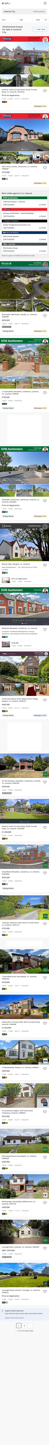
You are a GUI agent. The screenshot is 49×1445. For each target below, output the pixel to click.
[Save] (46, 20)
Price (3, 20)
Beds (21, 20)
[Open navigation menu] (45, 3)
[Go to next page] (30, 1325)
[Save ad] (45, 91)
